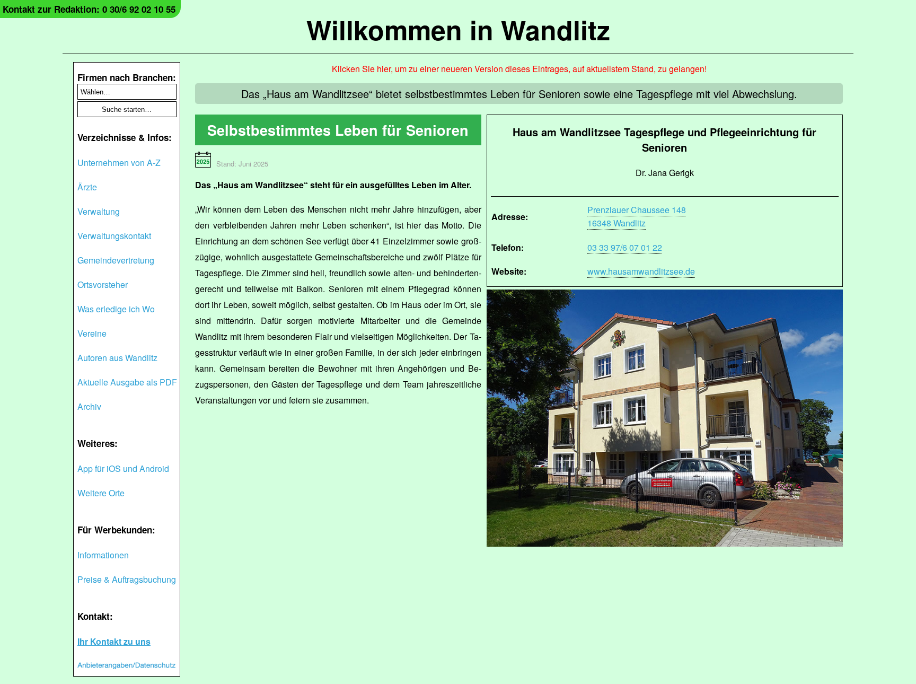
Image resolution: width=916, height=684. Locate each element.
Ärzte (87, 187)
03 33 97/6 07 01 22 (624, 247)
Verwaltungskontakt (114, 236)
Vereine (92, 333)
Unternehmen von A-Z (119, 162)
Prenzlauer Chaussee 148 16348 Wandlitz (636, 216)
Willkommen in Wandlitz (458, 29)
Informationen (103, 555)
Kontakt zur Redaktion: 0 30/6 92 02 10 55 (89, 9)
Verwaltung (98, 211)
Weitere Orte (101, 493)
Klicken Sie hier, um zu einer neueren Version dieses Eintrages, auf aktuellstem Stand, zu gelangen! (519, 69)
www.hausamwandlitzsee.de (641, 271)
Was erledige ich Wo (116, 309)
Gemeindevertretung (115, 260)
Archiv (89, 406)
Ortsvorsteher (102, 284)
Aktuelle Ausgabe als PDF (127, 382)
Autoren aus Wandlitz (117, 358)
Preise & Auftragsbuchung (126, 579)
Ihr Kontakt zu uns (114, 641)
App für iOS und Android (123, 468)
